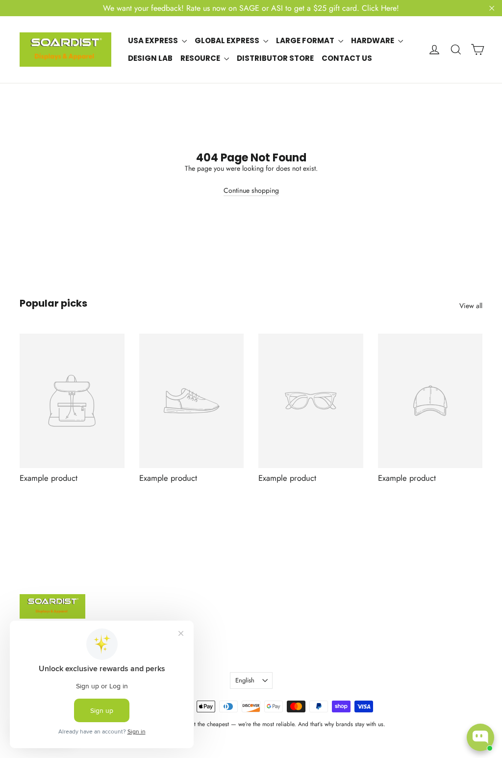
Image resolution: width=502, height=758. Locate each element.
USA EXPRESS (153, 40)
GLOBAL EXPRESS (228, 40)
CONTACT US (347, 58)
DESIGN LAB (150, 58)
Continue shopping (251, 190)
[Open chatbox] (480, 737)
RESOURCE (201, 58)
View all (470, 306)
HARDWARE (373, 40)
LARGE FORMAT (306, 40)
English (244, 680)
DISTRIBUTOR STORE (275, 58)
